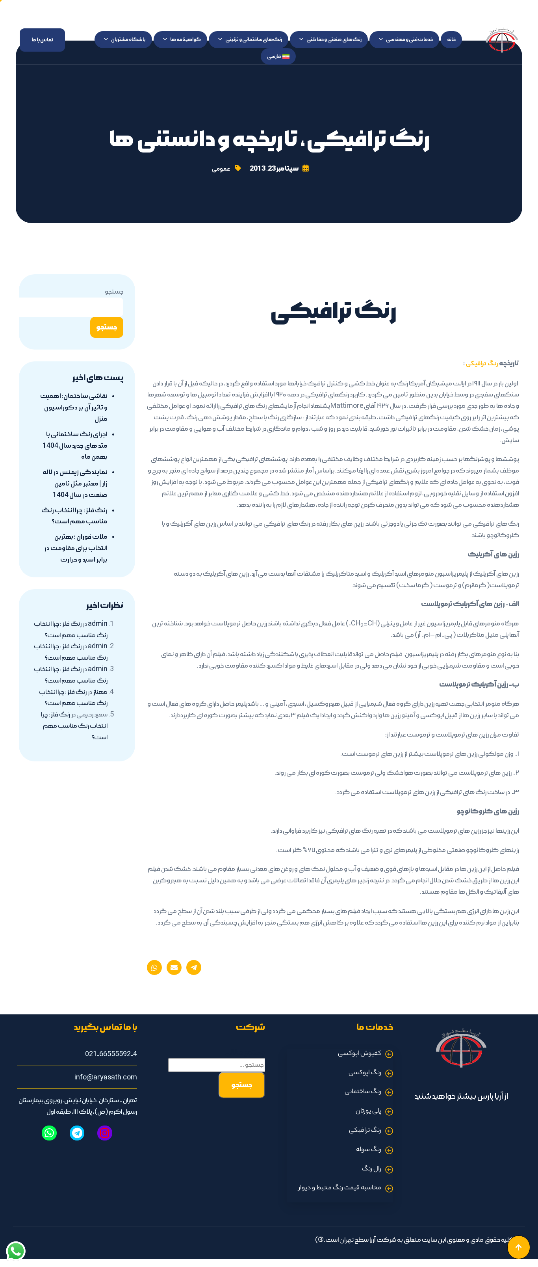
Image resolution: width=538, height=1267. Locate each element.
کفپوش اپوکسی (359, 1054)
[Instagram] (104, 1133)
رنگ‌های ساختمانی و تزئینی (253, 39)
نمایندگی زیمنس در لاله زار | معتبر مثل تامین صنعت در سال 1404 (75, 483)
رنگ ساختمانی (363, 1092)
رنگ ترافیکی (481, 364)
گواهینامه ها (185, 39)
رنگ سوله (368, 1150)
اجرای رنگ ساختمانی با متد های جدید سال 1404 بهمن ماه (75, 445)
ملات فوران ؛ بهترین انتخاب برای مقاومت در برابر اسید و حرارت (76, 548)
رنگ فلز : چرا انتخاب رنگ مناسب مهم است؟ (74, 726)
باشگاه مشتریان (128, 39)
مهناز (100, 692)
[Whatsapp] (49, 1133)
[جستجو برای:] (216, 1065)
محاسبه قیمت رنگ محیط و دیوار (340, 1188)
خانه (451, 39)
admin (98, 624)
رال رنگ (371, 1169)
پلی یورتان (368, 1111)
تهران (346, 1240)
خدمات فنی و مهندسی (409, 39)
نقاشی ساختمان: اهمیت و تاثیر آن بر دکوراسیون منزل (74, 407)
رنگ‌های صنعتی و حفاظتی (334, 39)
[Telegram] (77, 1133)
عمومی (221, 169)
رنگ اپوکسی (365, 1073)
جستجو (114, 291)
